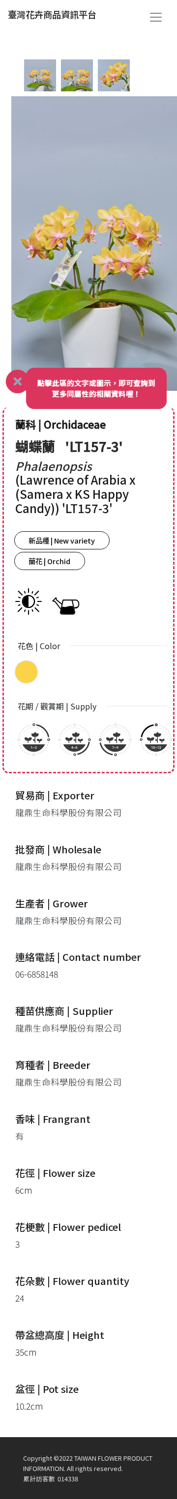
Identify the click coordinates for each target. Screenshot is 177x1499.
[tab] (40, 75)
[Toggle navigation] (156, 17)
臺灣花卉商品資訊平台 (52, 14)
